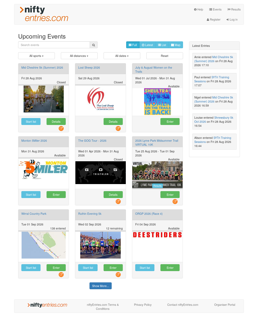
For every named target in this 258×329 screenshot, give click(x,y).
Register (215, 19)
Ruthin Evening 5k (89, 214)
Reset (164, 56)
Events (217, 9)
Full (134, 45)
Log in (233, 19)
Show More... (100, 286)
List (163, 45)
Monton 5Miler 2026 (34, 140)
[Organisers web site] (61, 128)
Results (235, 9)
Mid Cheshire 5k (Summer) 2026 (42, 67)
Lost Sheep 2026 (89, 67)
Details (56, 121)
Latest (148, 45)
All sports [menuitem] (35, 56)
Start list (31, 121)
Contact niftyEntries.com (182, 305)
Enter (170, 121)
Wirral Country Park (33, 214)
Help (200, 9)
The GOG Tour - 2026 (92, 140)
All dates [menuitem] (121, 56)
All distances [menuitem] (78, 56)
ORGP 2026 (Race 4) (149, 214)
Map (177, 45)
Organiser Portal (224, 305)
